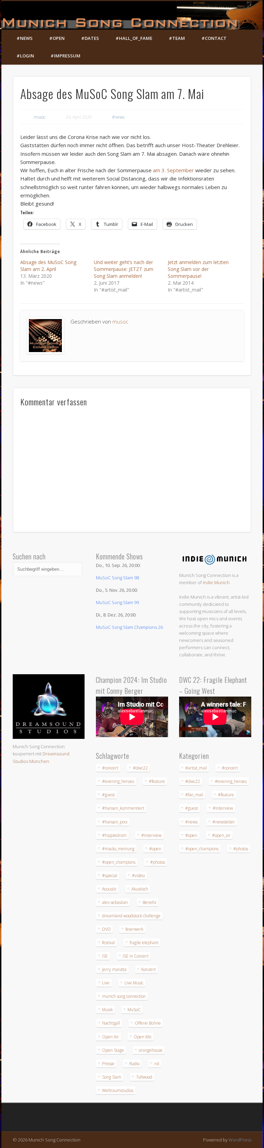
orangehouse (151, 1050)
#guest (108, 795)
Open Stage (113, 1050)
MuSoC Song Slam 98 (117, 578)
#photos (157, 862)
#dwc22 (140, 768)
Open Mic (143, 1037)
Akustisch (139, 889)
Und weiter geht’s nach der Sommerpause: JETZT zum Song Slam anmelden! (123, 269)
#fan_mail (194, 795)
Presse (108, 1064)
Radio (134, 1064)
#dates (90, 38)
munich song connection (124, 996)
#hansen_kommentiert (123, 808)
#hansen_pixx (115, 822)
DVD (106, 929)
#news (24, 38)
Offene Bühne (148, 1023)
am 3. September (173, 170)
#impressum (65, 56)
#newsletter (223, 822)
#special (109, 875)
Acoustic (109, 889)
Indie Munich (216, 582)
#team (177, 38)
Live (106, 983)
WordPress (240, 1140)
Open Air (110, 1037)
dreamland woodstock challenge (131, 916)
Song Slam (111, 1077)
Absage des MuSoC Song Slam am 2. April (48, 265)
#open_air (221, 835)
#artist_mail (196, 768)
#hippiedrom (114, 835)
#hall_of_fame (134, 38)
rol (156, 1064)
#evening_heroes (118, 781)
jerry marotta (114, 969)
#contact (214, 38)
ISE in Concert (135, 956)
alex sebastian (115, 902)
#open (57, 38)
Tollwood (144, 1077)
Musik (107, 1010)
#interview (151, 835)
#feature (157, 781)
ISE (105, 956)
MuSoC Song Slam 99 (117, 602)
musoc (39, 117)
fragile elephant (144, 942)
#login (25, 56)
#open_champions (118, 862)
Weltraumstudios (117, 1090)
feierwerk (134, 929)
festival (108, 942)
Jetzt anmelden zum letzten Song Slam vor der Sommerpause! (198, 269)
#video (138, 875)
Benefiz (149, 902)
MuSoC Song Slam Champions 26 (129, 627)
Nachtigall (111, 1023)
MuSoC (134, 1010)
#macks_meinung (118, 849)
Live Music (133, 983)
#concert (110, 768)
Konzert (148, 969)
